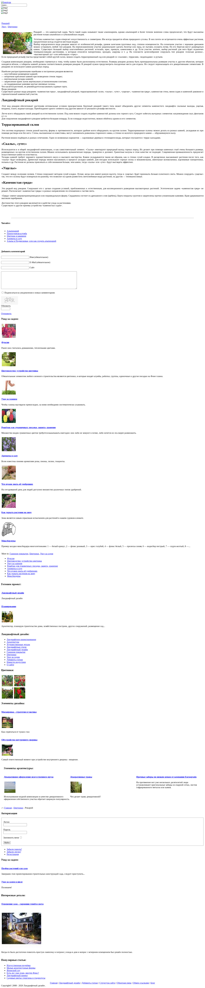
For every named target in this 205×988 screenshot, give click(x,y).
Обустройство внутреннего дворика (19, 740)
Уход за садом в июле (12, 882)
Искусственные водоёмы (19, 965)
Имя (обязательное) (39, 257)
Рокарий (6, 23)
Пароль (6, 829)
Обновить (6, 306)
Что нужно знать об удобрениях (17, 484)
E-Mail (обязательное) (40, 262)
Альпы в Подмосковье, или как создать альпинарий (31, 241)
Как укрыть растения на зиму (16, 512)
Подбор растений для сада (14, 868)
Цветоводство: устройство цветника (19, 371)
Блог (153, 983)
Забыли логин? (14, 852)
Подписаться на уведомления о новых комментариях (29, 293)
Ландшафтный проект (17, 975)
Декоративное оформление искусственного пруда (28, 777)
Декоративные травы (81, 777)
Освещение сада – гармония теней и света (22, 904)
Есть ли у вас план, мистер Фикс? (23, 973)
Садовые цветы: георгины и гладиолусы (26, 978)
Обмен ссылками (141, 983)
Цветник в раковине (16, 236)
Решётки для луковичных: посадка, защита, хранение (28, 427)
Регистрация (13, 854)
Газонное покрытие (19, 553)
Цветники (12, 26)
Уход (4, 26)
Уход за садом (46, 553)
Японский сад (13, 970)
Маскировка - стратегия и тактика (19, 712)
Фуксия (5, 342)
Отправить (6, 313)
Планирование (8, 606)
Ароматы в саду (14, 238)
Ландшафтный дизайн (12, 593)
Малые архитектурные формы (21, 968)
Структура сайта (107, 983)
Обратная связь (124, 983)
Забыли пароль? (14, 849)
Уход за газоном (9, 399)
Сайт (32, 267)
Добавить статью (90, 983)
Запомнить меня (11, 837)
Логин (6, 822)
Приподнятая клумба (17, 233)
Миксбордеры (8, 541)
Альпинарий (13, 231)
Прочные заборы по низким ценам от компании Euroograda (166, 777)
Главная (8, 808)
